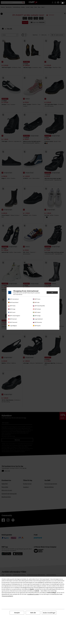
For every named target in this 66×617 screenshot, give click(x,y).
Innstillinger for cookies (33, 594)
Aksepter (17, 613)
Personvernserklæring (7, 596)
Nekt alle (33, 613)
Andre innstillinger (49, 613)
